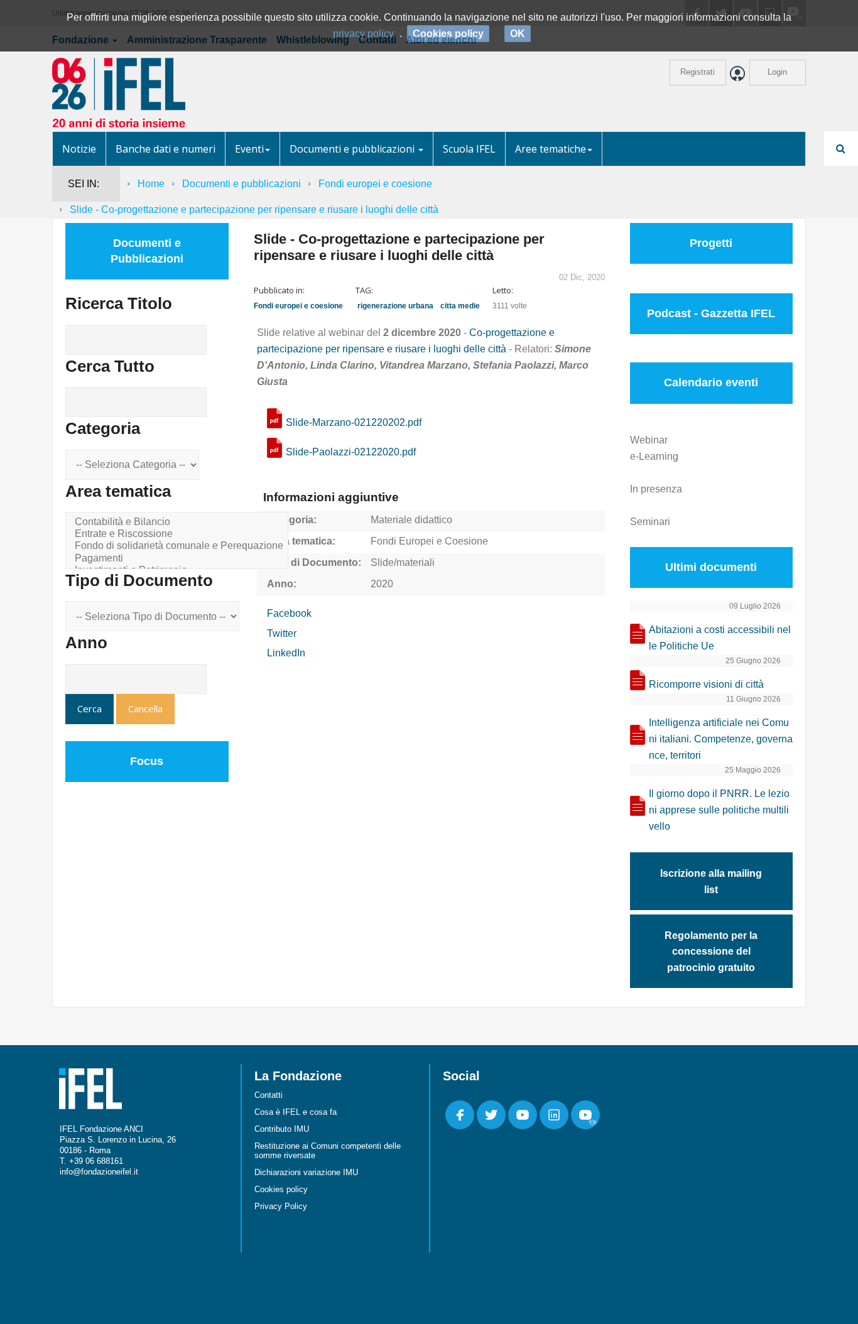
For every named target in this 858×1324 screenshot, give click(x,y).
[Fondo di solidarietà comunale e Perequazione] (179, 546)
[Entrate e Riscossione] (179, 534)
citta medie (460, 305)
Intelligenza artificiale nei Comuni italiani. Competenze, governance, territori (721, 739)
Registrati (697, 72)
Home (151, 183)
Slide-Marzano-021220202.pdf (353, 422)
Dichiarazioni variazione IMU (306, 1172)
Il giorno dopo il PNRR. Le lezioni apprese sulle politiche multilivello (719, 810)
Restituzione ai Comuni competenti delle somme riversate (327, 1150)
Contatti (268, 1095)
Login (777, 72)
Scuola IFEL (469, 149)
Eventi (249, 149)
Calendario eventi (711, 382)
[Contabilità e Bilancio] (179, 522)
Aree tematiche (550, 149)
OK (517, 33)
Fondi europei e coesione (375, 183)
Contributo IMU (281, 1129)
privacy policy (363, 33)
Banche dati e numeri (165, 149)
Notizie (79, 149)
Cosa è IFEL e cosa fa (295, 1112)
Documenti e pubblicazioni (353, 149)
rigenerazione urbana (395, 305)
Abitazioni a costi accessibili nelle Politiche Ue (720, 637)
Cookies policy (281, 1189)
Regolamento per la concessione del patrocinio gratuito (711, 952)
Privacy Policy (280, 1206)
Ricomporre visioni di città (706, 684)
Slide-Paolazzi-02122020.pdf (351, 452)
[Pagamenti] (179, 559)
